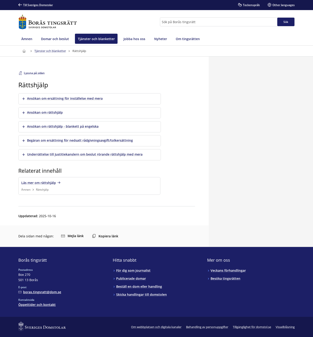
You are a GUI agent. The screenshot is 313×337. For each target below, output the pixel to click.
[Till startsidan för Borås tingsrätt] (47, 21)
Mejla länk (76, 236)
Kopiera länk (108, 236)
